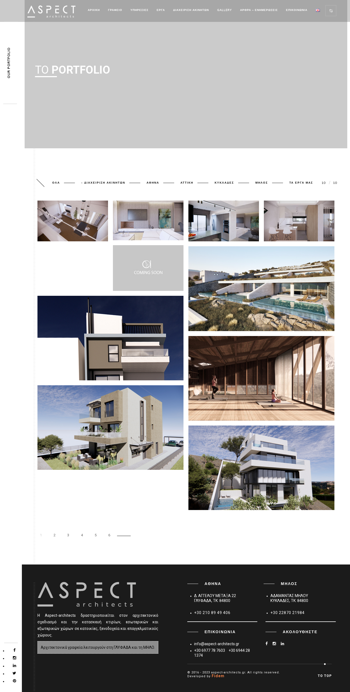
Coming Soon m (135, 276)
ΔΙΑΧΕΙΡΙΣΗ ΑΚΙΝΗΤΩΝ (191, 10)
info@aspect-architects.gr (216, 644)
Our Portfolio (9, 63)
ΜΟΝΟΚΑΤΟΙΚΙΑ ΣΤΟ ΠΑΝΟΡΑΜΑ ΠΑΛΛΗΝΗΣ (84, 455)
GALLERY (224, 10)
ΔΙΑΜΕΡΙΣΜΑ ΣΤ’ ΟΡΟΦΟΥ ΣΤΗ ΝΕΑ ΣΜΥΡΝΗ (147, 223)
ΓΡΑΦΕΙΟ (115, 10)
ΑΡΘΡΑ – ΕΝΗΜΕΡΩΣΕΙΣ (259, 10)
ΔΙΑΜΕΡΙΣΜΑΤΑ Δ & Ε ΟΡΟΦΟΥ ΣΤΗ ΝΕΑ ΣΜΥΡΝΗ (222, 224)
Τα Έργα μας (301, 182)
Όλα (56, 182)
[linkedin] (284, 643)
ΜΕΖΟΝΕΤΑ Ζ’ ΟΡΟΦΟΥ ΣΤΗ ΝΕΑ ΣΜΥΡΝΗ (69, 224)
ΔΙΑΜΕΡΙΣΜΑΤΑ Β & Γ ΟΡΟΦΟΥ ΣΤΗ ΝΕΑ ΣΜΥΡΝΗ (298, 224)
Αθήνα (153, 182)
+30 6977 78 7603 (209, 650)
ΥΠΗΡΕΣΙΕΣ (139, 10)
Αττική (186, 182)
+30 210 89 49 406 (212, 612)
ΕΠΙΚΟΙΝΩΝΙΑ (296, 10)
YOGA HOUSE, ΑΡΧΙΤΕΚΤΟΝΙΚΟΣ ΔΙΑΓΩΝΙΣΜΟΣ (237, 406)
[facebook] (269, 643)
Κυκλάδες (224, 182)
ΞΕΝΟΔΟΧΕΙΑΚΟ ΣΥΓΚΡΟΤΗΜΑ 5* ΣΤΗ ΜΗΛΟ (235, 316)
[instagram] (276, 643)
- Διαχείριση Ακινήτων (103, 182)
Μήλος (261, 182)
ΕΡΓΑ (161, 10)
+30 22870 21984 (287, 612)
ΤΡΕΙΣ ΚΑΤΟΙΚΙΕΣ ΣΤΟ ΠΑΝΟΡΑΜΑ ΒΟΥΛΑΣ (233, 495)
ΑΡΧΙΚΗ (94, 10)
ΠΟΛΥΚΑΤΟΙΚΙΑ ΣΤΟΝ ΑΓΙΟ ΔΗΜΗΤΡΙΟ (78, 365)
